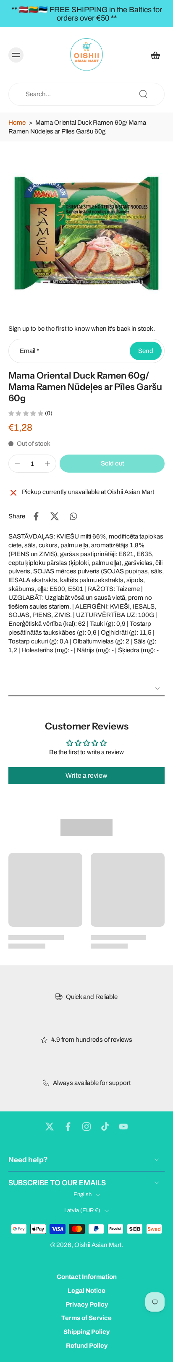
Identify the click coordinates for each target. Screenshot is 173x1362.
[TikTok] (105, 1126)
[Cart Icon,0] (155, 55)
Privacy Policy (87, 1304)
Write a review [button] (86, 775)
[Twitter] (49, 1126)
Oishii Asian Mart (97, 1245)
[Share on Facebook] (36, 516)
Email (29, 351)
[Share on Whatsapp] (73, 516)
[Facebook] (68, 1126)
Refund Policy (86, 1345)
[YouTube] (123, 1126)
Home (17, 122)
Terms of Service (86, 1318)
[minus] (17, 464)
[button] (112, 464)
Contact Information (87, 1276)
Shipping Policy (86, 1332)
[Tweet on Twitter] (54, 516)
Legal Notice (86, 1290)
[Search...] (143, 94)
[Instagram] (86, 1126)
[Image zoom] (86, 226)
